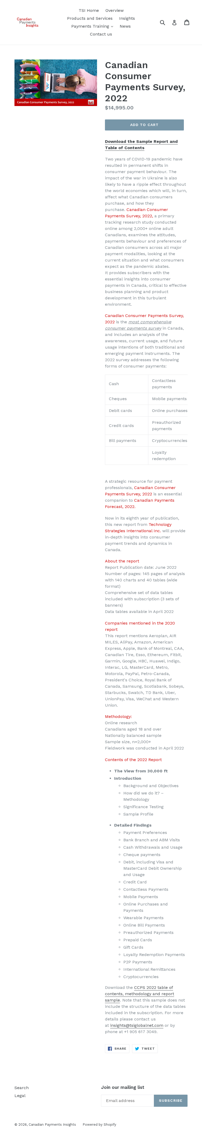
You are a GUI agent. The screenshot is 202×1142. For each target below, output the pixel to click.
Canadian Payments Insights (52, 1124)
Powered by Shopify (99, 1124)
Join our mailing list (122, 1087)
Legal (20, 1095)
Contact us (101, 34)
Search (21, 1087)
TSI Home (89, 10)
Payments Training (93, 26)
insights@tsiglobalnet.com (136, 1025)
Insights (127, 18)
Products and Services (90, 18)
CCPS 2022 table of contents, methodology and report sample (139, 994)
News (125, 26)
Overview (114, 10)
